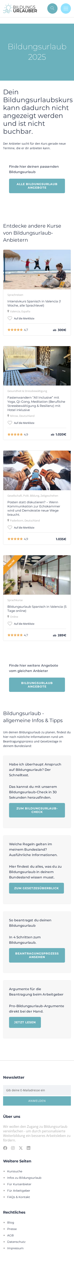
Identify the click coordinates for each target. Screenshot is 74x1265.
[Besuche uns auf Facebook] (5, 1148)
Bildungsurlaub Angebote (37, 684)
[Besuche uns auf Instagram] (13, 1148)
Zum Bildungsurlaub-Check (37, 810)
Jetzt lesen (25, 1022)
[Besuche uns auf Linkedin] (28, 1148)
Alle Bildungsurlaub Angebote (37, 185)
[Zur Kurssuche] (52, 8)
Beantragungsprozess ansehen (37, 955)
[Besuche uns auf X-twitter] (21, 1148)
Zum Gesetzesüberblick (36, 888)
